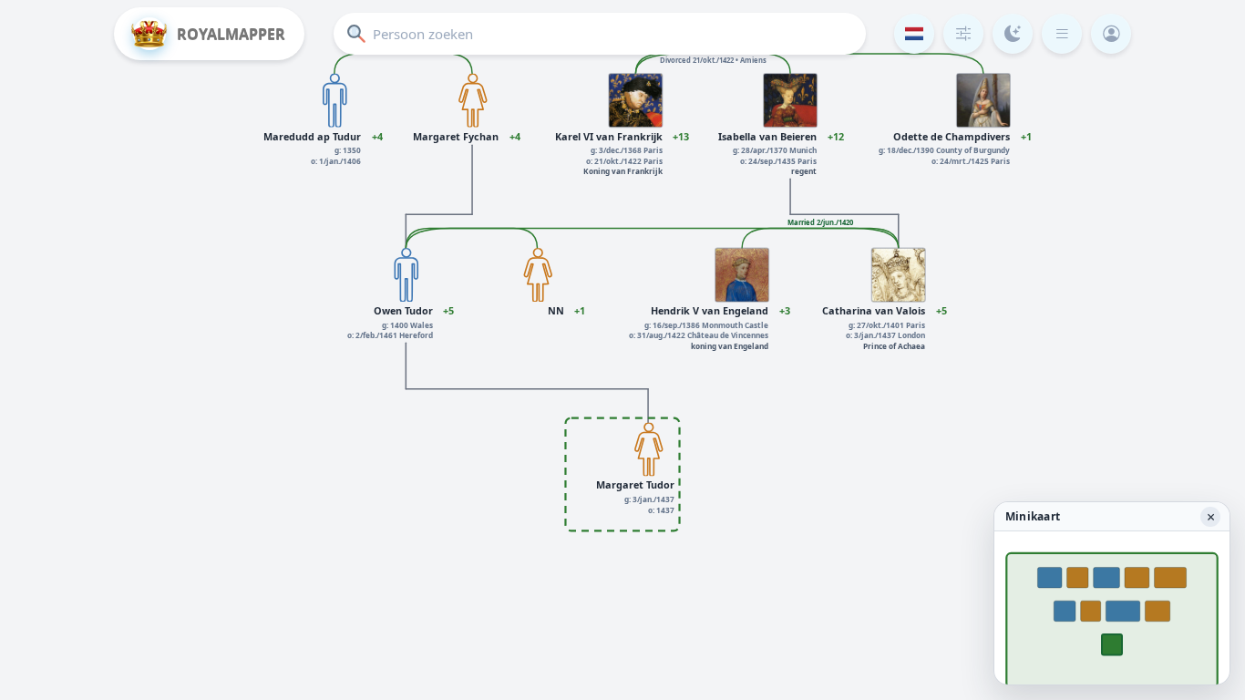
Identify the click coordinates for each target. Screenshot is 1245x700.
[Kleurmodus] (1013, 34)
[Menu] (1062, 34)
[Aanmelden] (1111, 34)
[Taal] (914, 34)
